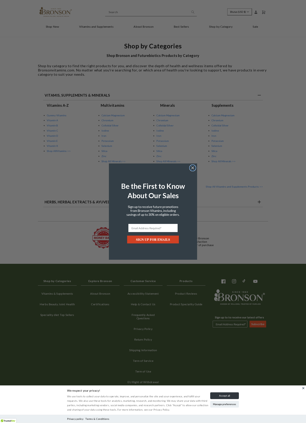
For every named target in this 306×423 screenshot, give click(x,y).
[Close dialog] (193, 168)
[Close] (303, 388)
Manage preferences (224, 404)
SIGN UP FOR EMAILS (153, 239)
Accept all (224, 395)
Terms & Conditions (97, 418)
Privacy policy (75, 418)
